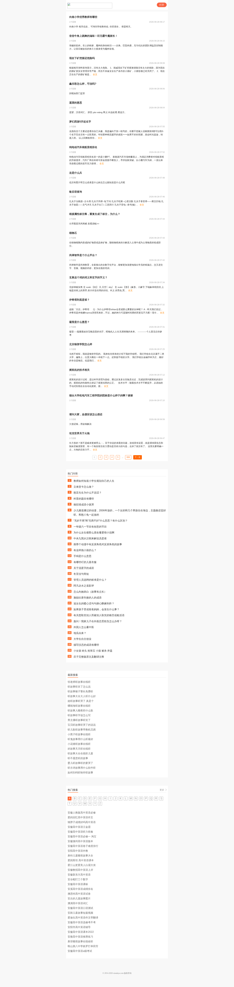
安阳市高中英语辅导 (79, 927)
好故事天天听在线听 (79, 748)
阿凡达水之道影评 (84, 585)
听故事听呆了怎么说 (79, 686)
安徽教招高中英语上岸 (80, 870)
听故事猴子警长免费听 (80, 691)
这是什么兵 (75, 172)
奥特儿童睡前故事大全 (80, 855)
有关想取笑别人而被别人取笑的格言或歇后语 (99, 615)
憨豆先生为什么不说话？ (88, 492)
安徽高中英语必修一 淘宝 (82, 836)
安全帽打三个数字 (78, 879)
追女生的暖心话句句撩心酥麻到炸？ (94, 603)
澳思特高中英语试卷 (79, 893)
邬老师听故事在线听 (79, 682)
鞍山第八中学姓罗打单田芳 (83, 946)
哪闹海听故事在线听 (79, 705)
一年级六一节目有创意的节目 (90, 526)
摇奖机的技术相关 (79, 369)
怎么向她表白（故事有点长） (90, 591)
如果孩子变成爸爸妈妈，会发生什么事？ (96, 609)
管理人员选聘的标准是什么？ (90, 579)
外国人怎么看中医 (84, 627)
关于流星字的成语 (84, 568)
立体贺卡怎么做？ (84, 486)
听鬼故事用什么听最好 (80, 739)
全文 (95, 74)
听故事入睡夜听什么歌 (80, 710)
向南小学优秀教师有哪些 (83, 17)
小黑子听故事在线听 (79, 734)
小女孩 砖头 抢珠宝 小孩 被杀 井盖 (93, 650)
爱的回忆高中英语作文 (80, 817)
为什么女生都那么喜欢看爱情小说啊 (94, 532)
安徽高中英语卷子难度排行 (83, 846)
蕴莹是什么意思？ (79, 322)
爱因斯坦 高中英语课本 (81, 860)
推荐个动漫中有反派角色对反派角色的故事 (98, 544)
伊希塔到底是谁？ (79, 299)
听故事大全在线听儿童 (80, 753)
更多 (162, 790)
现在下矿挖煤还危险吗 (82, 58)
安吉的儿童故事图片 (79, 898)
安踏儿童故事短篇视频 (80, 912)
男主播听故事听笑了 (79, 720)
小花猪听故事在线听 (79, 744)
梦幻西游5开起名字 (80, 121)
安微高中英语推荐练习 (80, 936)
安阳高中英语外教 (78, 850)
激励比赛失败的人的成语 (88, 597)
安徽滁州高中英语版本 (80, 841)
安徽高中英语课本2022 (81, 932)
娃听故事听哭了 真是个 (81, 701)
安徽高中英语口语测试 (80, 908)
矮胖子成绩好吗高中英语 (82, 822)
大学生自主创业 (82, 639)
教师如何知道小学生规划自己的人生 (94, 481)
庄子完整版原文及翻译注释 (89, 656)
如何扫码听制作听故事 (80, 772)
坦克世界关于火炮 (79, 433)
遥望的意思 (75, 102)
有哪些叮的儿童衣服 (85, 562)
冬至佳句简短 (81, 574)
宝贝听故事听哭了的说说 (82, 724)
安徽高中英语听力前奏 (80, 831)
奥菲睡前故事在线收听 (80, 941)
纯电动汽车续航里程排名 (83, 147)
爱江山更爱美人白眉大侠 (82, 865)
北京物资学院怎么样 (80, 344)
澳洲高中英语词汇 (78, 903)
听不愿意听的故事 (78, 758)
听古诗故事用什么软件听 (82, 767)
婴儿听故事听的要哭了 (80, 763)
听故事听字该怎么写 (79, 715)
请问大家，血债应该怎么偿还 (85, 414)
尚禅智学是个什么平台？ (83, 255)
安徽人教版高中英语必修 (82, 812)
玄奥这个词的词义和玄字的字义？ (88, 277)
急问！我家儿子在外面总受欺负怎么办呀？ (98, 621)
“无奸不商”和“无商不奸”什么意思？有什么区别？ (101, 520)
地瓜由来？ (80, 633)
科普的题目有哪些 (84, 498)
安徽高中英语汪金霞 (79, 827)
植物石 (73, 233)
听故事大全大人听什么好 (82, 696)
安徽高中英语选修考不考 (82, 922)
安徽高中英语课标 (78, 884)
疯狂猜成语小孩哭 (84, 504)
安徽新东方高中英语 (79, 874)
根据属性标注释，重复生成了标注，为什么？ (94, 214)
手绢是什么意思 (82, 556)
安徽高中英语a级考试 (80, 951)
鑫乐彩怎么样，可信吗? (82, 83)
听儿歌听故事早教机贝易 (82, 729)
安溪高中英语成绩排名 (80, 889)
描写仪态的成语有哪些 (86, 644)
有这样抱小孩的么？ (85, 550)
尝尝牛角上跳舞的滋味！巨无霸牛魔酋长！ (93, 36)
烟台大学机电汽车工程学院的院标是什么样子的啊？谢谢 (101, 395)
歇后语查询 (75, 191)
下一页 (137, 457)
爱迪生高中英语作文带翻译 (83, 917)
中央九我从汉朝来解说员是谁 (90, 538)
